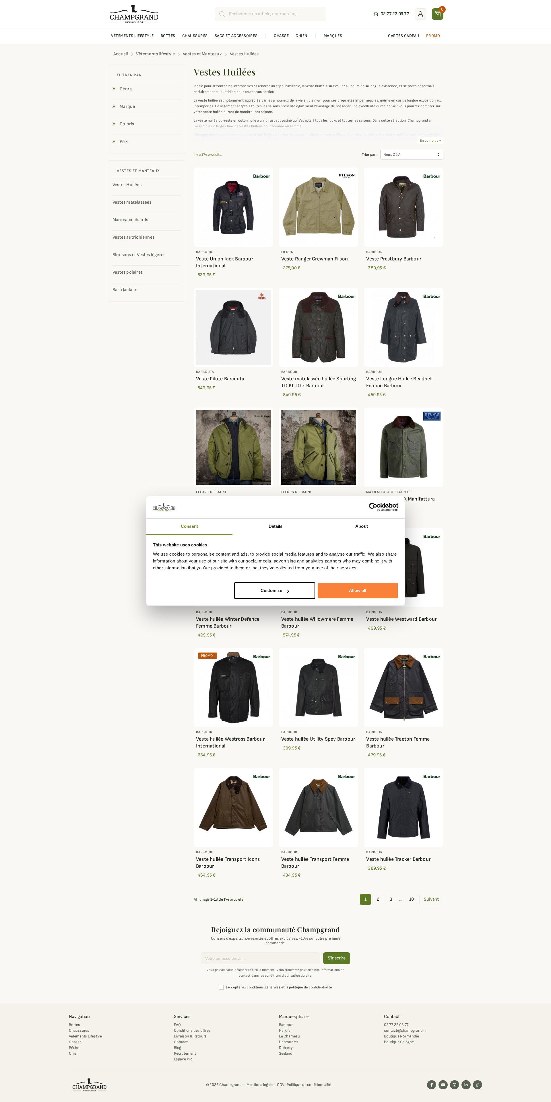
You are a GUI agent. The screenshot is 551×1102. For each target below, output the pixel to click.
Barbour (286, 1024)
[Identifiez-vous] (420, 14)
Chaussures (79, 1030)
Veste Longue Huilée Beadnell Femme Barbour (399, 382)
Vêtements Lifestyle (85, 1036)
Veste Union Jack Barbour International (224, 262)
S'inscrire (337, 958)
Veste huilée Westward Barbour (401, 619)
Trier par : (369, 154)
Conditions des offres (192, 1030)
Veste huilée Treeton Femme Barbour (398, 742)
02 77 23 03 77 (396, 1024)
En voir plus (430, 140)
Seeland (285, 1053)
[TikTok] (477, 1084)
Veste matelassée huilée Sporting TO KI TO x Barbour (318, 382)
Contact (181, 1041)
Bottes (74, 1024)
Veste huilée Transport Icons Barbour (228, 862)
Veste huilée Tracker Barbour (398, 859)
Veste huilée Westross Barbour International (230, 742)
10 (411, 899)
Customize (271, 590)
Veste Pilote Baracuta (220, 379)
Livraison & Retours (190, 1036)
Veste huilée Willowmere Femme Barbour (317, 622)
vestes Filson (335, 135)
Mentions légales (261, 1084)
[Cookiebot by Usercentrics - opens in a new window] (373, 507)
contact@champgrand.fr (405, 1030)
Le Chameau (289, 1036)
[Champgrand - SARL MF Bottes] (134, 13)
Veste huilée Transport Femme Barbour (315, 862)
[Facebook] (431, 1084)
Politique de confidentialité (309, 1084)
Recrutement (185, 1053)
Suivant (431, 899)
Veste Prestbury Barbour (393, 259)
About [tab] (361, 526)
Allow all (357, 590)
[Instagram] (454, 1084)
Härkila (284, 1030)
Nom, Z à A (391, 154)
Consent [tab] (189, 526)
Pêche (74, 1047)
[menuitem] (132, 36)
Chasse (75, 1041)
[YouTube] (443, 1084)
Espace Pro (183, 1059)
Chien (74, 1053)
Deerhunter (288, 1041)
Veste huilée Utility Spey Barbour (318, 739)
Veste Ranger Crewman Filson (314, 259)
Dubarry (286, 1047)
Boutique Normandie (401, 1036)
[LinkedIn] (466, 1084)
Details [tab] (276, 526)
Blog (177, 1047)
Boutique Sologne (399, 1041)
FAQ (177, 1024)
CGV (280, 1084)
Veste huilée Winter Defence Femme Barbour (227, 622)
